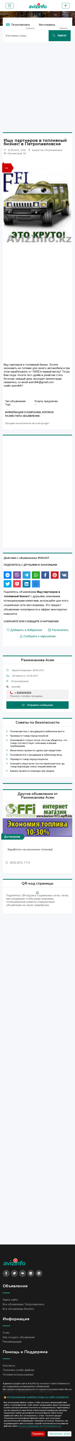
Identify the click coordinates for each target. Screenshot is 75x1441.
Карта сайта (10, 1299)
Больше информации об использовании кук (40, 1426)
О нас (6, 1332)
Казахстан (38, 150)
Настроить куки (59, 1434)
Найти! (61, 35)
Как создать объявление (19, 1337)
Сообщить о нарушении (39, 636)
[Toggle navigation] (10, 5)
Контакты (9, 1365)
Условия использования (18, 1374)
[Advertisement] (37, 83)
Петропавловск (20, 24)
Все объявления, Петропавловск (23, 1304)
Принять (38, 1434)
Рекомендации (12, 1341)
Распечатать (60, 630)
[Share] (7, 575)
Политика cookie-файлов (18, 1370)
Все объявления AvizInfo (18, 1309)
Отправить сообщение (40, 705)
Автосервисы (47, 24)
